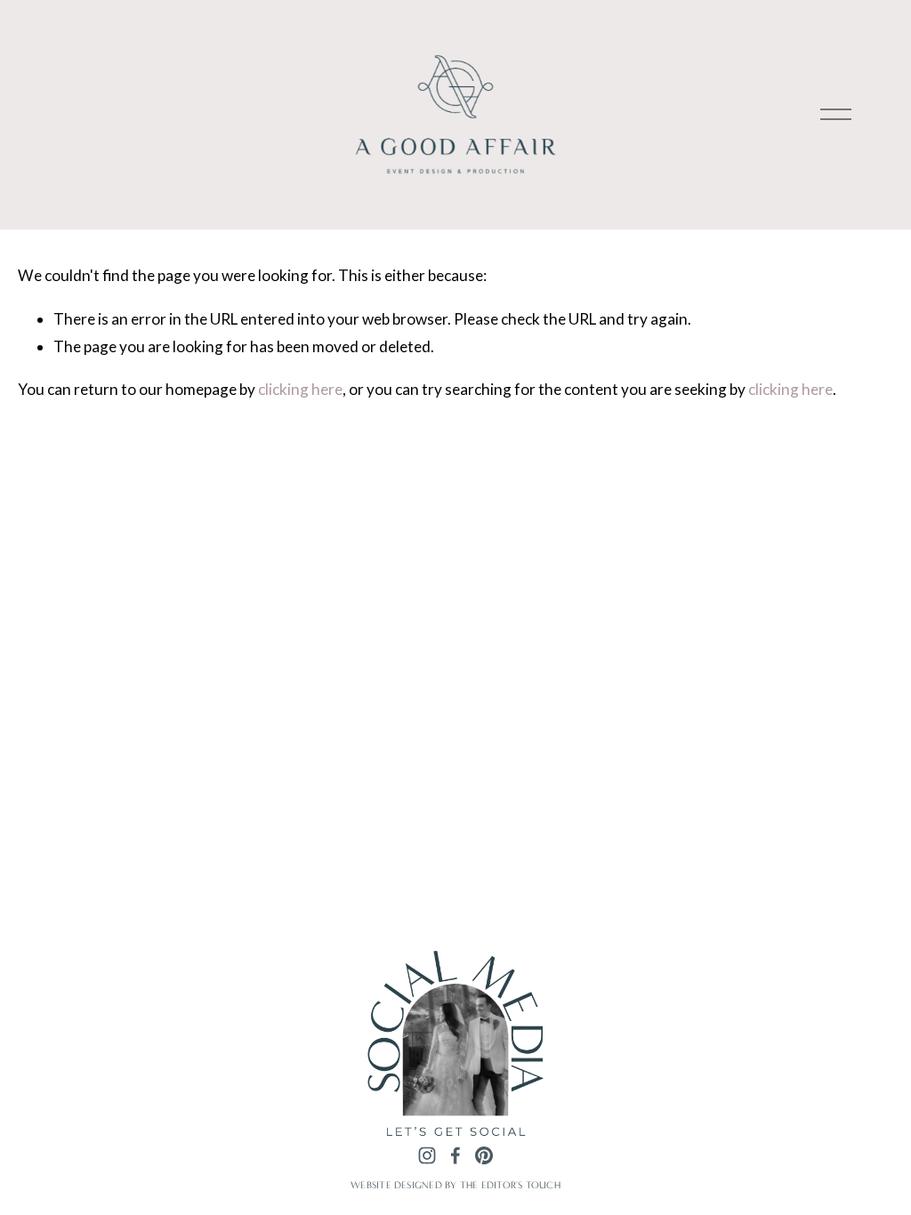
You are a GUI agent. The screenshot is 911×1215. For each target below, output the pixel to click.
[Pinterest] (484, 1155)
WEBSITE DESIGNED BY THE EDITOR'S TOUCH (455, 1185)
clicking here (300, 389)
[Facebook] (455, 1155)
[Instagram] (427, 1155)
